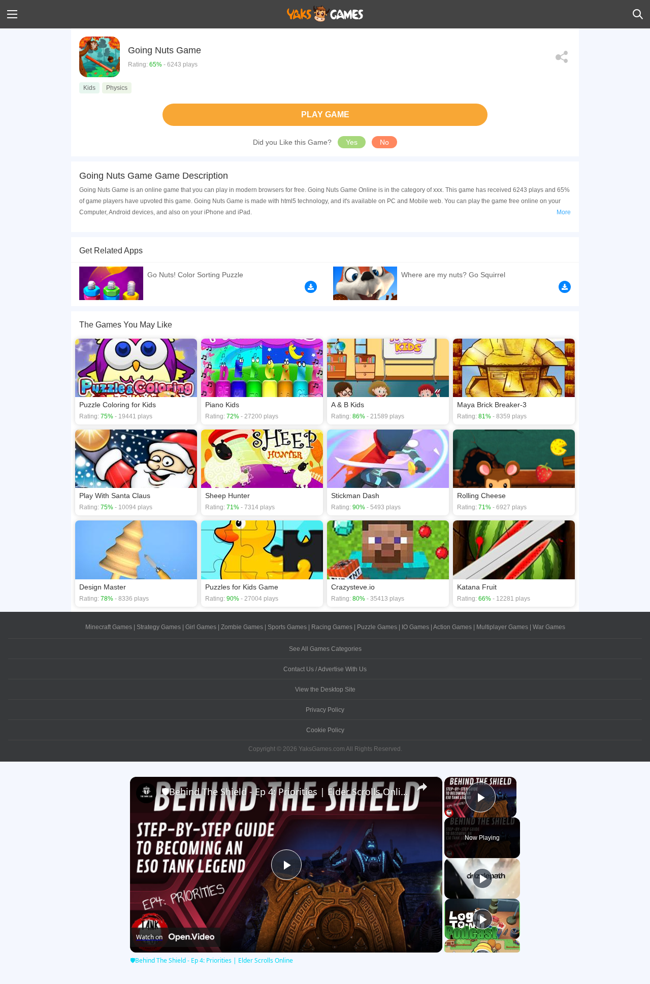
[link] (146, 793)
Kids (89, 87)
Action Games (452, 627)
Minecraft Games (108, 627)
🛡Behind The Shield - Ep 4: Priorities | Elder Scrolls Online (284, 791)
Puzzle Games (377, 627)
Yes (352, 142)
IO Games (415, 627)
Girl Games (200, 627)
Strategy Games (159, 627)
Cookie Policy (325, 730)
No (384, 142)
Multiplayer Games (502, 627)
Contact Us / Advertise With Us (325, 669)
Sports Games (287, 627)
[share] (422, 787)
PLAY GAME (325, 114)
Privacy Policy (325, 709)
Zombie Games (242, 627)
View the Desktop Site (325, 689)
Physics (116, 87)
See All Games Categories (325, 648)
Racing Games (331, 627)
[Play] (482, 878)
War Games (549, 627)
